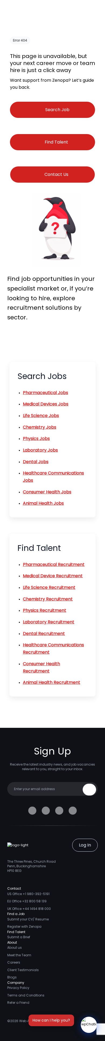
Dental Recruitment (44, 633)
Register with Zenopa (24, 926)
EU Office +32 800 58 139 (27, 901)
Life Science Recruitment (49, 587)
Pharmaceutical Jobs (45, 393)
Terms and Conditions (25, 995)
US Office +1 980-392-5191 (28, 894)
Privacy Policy (18, 987)
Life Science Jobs (41, 415)
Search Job (57, 110)
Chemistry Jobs (39, 427)
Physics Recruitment (44, 610)
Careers (13, 962)
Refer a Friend (18, 1002)
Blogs (12, 977)
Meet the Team (19, 955)
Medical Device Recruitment (53, 576)
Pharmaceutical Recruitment (54, 564)
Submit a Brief (18, 937)
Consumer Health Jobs (47, 492)
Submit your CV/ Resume (28, 919)
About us (14, 947)
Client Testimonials (23, 970)
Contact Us (56, 174)
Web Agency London (36, 1021)
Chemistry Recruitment (48, 599)
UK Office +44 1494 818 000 (29, 908)
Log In (85, 845)
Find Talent (56, 142)
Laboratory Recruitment (48, 622)
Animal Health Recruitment (51, 682)
